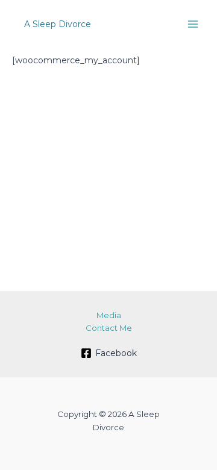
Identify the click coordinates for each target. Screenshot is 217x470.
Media (108, 315)
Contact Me (109, 328)
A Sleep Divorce (57, 24)
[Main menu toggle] (192, 24)
